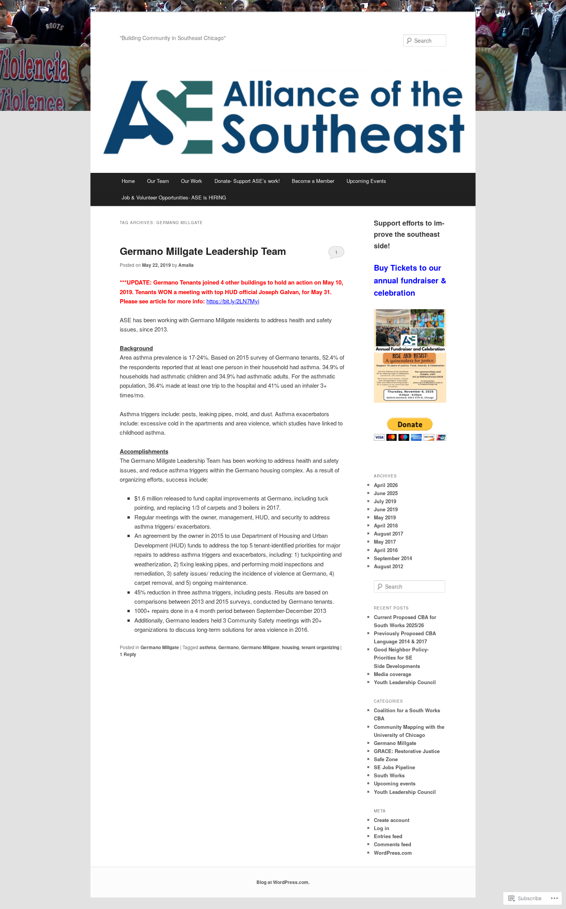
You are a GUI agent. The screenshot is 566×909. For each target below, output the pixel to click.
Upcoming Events (366, 180)
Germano (228, 647)
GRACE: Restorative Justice (407, 751)
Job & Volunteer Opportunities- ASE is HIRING (174, 197)
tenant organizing (320, 647)
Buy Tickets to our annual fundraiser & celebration (410, 280)
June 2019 (386, 509)
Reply (128, 654)
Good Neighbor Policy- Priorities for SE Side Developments (401, 657)
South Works (389, 775)
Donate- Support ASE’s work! (247, 180)
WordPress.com (393, 852)
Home (128, 180)
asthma (207, 647)
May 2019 (385, 517)
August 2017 (388, 533)
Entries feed (388, 836)
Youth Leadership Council (405, 682)
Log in (381, 828)
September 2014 (393, 558)
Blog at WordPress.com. (283, 882)
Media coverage (392, 674)
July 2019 (385, 501)
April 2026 (386, 485)
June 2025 (386, 493)
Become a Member (313, 180)
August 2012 (388, 566)
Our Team (158, 180)
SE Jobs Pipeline (394, 767)
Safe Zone (386, 759)
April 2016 (386, 550)
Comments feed (392, 844)
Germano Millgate (160, 647)
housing (290, 647)
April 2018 (386, 525)
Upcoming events (394, 783)
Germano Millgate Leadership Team (203, 251)
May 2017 (385, 541)
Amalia (186, 264)
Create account (391, 820)
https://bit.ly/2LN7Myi (232, 301)
